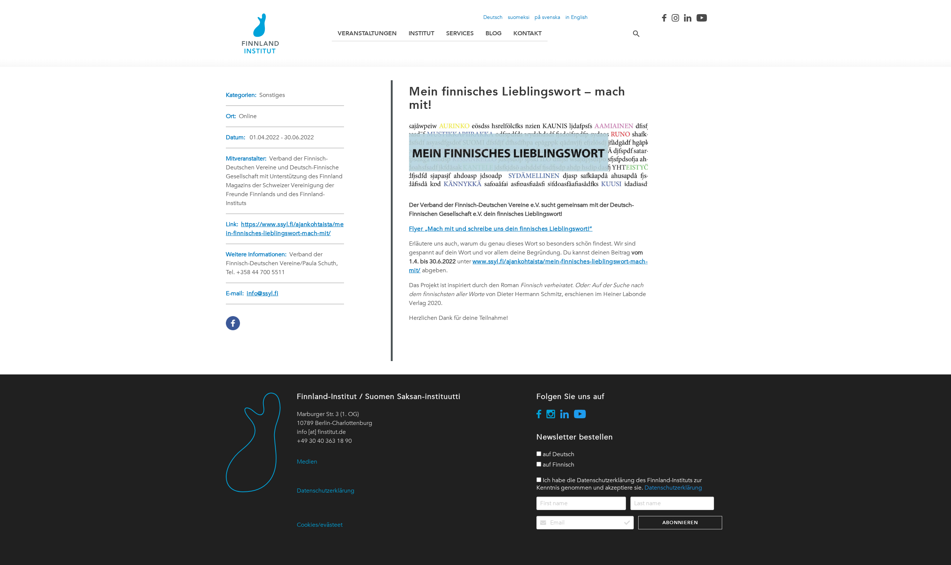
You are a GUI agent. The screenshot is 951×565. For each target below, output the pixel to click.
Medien (307, 461)
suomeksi (518, 17)
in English (576, 17)
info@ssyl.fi (262, 293)
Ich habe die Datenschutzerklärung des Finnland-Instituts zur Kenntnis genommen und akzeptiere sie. (619, 484)
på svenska (547, 17)
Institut (421, 33)
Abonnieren (680, 522)
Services (460, 33)
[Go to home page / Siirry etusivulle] (260, 33)
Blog (494, 33)
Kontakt (527, 33)
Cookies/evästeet (320, 525)
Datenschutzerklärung (325, 490)
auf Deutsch (557, 454)
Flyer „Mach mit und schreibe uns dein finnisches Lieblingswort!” (501, 229)
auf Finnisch (557, 464)
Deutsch (493, 17)
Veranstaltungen (367, 33)
